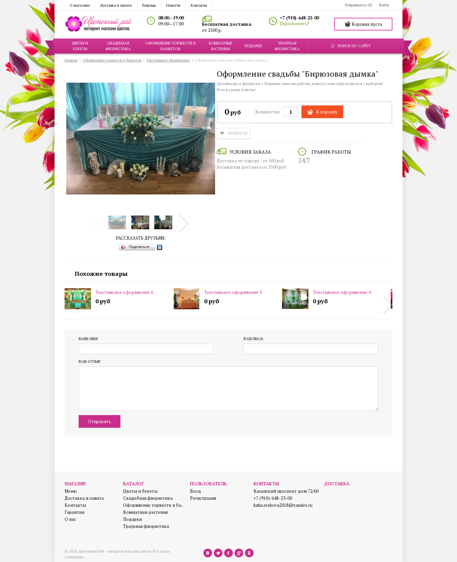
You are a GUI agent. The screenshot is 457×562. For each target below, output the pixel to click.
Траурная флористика (146, 526)
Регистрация (203, 498)
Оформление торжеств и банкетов (154, 505)
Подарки (132, 519)
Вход (195, 491)
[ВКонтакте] (159, 247)
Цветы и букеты (140, 491)
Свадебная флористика (148, 498)
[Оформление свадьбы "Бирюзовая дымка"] (117, 222)
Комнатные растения (145, 512)
